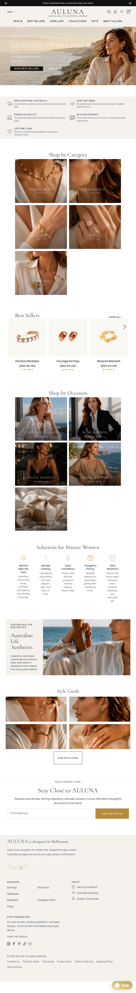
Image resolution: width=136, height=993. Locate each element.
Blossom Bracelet (108, 361)
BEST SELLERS (36, 21)
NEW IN (18, 21)
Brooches (43, 887)
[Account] (115, 11)
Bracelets (12, 900)
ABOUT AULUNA (112, 21)
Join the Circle (17, 936)
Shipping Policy (104, 961)
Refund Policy (14, 967)
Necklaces (13, 893)
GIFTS (94, 21)
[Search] (109, 11)
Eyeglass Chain (47, 900)
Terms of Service (84, 961)
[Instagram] (8, 943)
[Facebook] (14, 943)
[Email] (30, 943)
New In (53, 68)
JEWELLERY (57, 21)
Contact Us (13, 961)
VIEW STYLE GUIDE (68, 758)
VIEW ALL (115, 317)
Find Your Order (30, 961)
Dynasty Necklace (27, 361)
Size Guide (48, 961)
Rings (10, 906)
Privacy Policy (64, 961)
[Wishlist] (121, 11)
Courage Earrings (68, 361)
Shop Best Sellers (26, 68)
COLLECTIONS (77, 21)
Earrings (12, 887)
